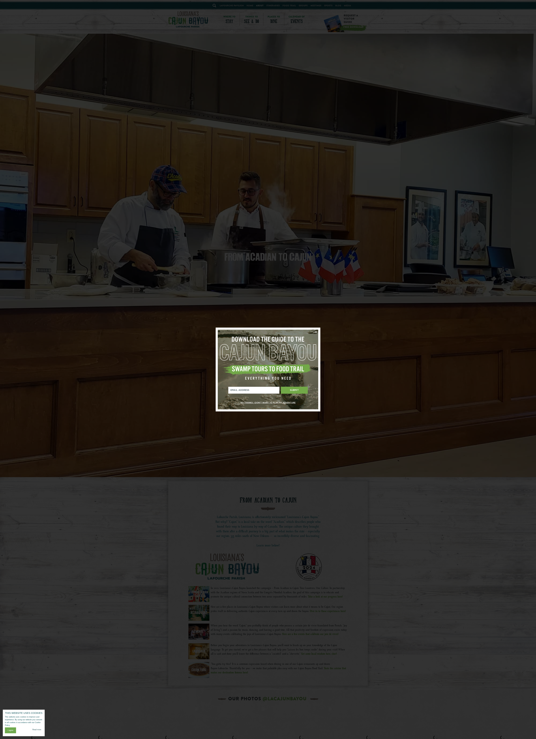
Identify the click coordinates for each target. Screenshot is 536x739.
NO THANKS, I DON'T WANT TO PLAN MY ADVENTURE (268, 403)
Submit (294, 390)
